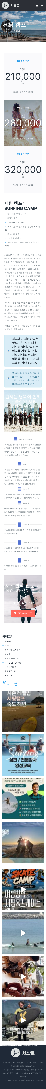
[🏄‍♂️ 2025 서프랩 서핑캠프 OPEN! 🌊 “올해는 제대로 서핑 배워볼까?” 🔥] (23, 842)
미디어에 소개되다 (12, 650)
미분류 (7, 654)
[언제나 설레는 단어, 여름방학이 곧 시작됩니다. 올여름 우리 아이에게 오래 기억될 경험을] (23, 889)
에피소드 (8, 675)
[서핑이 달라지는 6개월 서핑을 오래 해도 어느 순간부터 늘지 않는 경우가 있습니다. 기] (23, 711)
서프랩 (12, 684)
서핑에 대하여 (11, 667)
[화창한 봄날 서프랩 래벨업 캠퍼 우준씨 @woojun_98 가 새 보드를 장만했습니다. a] (23, 1020)
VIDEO (7, 645)
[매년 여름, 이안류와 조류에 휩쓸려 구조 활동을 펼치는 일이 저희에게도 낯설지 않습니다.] (23, 798)
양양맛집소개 (10, 671)
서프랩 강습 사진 (12, 658)
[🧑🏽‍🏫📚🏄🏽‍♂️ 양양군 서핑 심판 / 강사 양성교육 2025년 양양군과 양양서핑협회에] (23, 755)
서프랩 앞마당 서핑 (13, 662)
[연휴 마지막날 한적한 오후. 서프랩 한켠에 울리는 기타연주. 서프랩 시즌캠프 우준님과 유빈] (23, 976)
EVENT (8, 641)
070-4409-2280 (25, 613)
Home (6, 31)
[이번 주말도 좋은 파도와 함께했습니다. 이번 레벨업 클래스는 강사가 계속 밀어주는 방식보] (23, 933)
